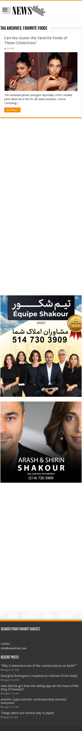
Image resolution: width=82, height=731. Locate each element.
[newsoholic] (24, 9)
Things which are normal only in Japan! (27, 713)
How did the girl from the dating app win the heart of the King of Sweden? (40, 687)
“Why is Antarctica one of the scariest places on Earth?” (38, 666)
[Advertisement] (41, 145)
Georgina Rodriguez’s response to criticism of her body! (39, 676)
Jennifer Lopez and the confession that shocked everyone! (33, 701)
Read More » (12, 110)
